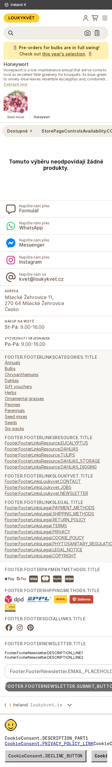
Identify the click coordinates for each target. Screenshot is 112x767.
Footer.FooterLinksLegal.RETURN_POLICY (45, 519)
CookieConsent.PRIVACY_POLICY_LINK (49, 743)
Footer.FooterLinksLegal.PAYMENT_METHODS (50, 507)
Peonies (12, 404)
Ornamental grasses (24, 398)
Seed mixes (16, 416)
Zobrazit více (15, 85)
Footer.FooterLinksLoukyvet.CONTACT (43, 481)
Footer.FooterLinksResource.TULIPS (40, 454)
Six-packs (14, 428)
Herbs (10, 392)
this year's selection (63, 53)
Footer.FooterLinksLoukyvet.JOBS (38, 487)
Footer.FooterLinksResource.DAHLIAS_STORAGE (52, 460)
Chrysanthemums (22, 374)
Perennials (15, 410)
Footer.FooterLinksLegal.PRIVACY (37, 531)
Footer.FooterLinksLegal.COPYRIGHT (40, 555)
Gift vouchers (18, 386)
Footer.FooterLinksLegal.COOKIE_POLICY (44, 537)
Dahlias (12, 380)
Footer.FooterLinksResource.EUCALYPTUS (46, 442)
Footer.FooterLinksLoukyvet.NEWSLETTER (46, 493)
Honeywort (16, 64)
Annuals (12, 362)
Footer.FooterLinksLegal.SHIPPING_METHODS (49, 513)
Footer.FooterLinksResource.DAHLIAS (41, 448)
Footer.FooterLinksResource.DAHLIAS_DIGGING (51, 466)
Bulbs (10, 368)
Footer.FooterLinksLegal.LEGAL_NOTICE (43, 549)
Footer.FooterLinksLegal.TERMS (36, 525)
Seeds (11, 422)
